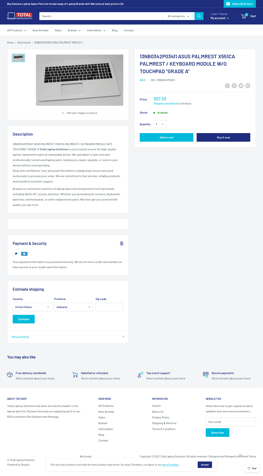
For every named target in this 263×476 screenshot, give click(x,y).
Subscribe (217, 432)
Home (10, 42)
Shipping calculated (165, 103)
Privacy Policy (160, 417)
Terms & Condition (163, 429)
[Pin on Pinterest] (234, 85)
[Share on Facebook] (227, 85)
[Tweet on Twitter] (240, 85)
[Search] (198, 16)
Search (156, 405)
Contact (129, 30)
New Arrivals (40, 30)
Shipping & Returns (164, 423)
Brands (72, 30)
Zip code (101, 299)
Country (18, 299)
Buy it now (223, 137)
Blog (115, 30)
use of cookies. (170, 464)
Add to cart (167, 137)
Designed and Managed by (224, 456)
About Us (158, 411)
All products (24, 42)
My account (218, 18)
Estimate (23, 319)
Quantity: (145, 124)
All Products (14, 30)
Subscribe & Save (242, 3)
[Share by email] (247, 85)
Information (94, 30)
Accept (205, 464)
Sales (58, 30)
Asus (143, 80)
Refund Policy (20, 336)
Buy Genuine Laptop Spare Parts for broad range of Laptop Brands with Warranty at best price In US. (65, 3)
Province (60, 299)
